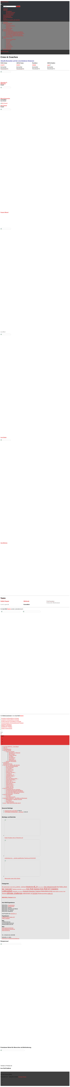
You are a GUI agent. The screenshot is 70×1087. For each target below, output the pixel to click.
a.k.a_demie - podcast (19, 887)
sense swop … (9, 771)
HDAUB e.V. (14, 913)
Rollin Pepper (5, 601)
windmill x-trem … (10, 776)
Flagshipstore (11, 905)
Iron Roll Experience (8, 15)
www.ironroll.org (6, 930)
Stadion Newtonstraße (6, 728)
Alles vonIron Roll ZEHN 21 (10, 25)
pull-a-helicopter (10, 801)
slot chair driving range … (12, 778)
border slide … (9, 781)
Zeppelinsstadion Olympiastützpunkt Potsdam (12, 723)
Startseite (5, 8)
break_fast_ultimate (11, 782)
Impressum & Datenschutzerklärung (10, 938)
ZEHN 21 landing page (9, 27)
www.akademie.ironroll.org (8, 929)
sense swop (55, 891)
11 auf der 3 (9, 773)
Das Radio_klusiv (62, 887)
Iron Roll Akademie (8, 17)
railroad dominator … (11, 779)
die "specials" (7, 889)
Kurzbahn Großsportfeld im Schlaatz (10, 718)
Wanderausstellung (43, 893)
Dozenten (8, 795)
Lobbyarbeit (7, 891)
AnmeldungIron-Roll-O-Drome (10, 12)
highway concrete (17, 889)
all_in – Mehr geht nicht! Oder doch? (15, 35)
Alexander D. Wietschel (4, 83)
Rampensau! (11, 906)
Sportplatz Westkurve (6, 724)
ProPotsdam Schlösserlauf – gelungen (14, 812)
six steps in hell (9, 770)
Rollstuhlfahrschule (46, 891)
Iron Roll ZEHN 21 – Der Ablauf (11, 746)
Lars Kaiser (3, 437)
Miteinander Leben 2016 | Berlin (12, 878)
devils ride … (9, 777)
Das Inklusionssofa (8, 36)
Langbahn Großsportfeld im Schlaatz (10, 719)
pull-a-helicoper (10, 767)
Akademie (29, 887)
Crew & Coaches (10, 751)
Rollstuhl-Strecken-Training (32, 891)
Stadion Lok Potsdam (6, 725)
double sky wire (10, 787)
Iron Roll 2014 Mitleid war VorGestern (15, 33)
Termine (4, 893)
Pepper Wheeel (4, 212)
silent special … (10, 783)
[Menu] (1, 4)
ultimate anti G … (10, 784)
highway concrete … (11, 772)
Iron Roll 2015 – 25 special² (12, 793)
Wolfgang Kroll (12, 760)
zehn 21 (50, 893)
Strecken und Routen (11, 761)
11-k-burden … (9, 768)
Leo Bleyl (3, 331)
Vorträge (35, 893)
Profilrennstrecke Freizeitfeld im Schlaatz (11, 721)
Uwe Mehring (4, 543)
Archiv (9, 897)
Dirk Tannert (4, 105)
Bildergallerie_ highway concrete (14, 799)
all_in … (5, 18)
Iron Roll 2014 (23, 889)
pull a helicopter (20, 891)
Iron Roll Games (4, 1)
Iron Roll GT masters (49, 889)
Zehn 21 (5, 10)
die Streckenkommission (12, 766)
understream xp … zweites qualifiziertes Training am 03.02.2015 (20, 858)
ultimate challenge (14, 893)
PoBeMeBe (14, 891)
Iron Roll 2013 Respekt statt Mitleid (14, 32)
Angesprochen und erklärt (11, 810)
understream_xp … (10, 774)
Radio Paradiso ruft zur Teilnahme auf (14, 837)
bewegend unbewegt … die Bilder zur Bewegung (15, 798)
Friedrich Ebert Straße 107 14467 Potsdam (8, 918)
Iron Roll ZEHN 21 (7, 23)
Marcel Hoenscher (5, 98)
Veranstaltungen (7, 16)
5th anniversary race (7, 887)
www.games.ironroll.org (7, 928)
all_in (35, 887)
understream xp (27, 893)
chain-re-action (9, 785)
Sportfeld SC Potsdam (6, 726)
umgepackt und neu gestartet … (13, 789)
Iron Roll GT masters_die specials (11, 19)
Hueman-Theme (22, 1076)
